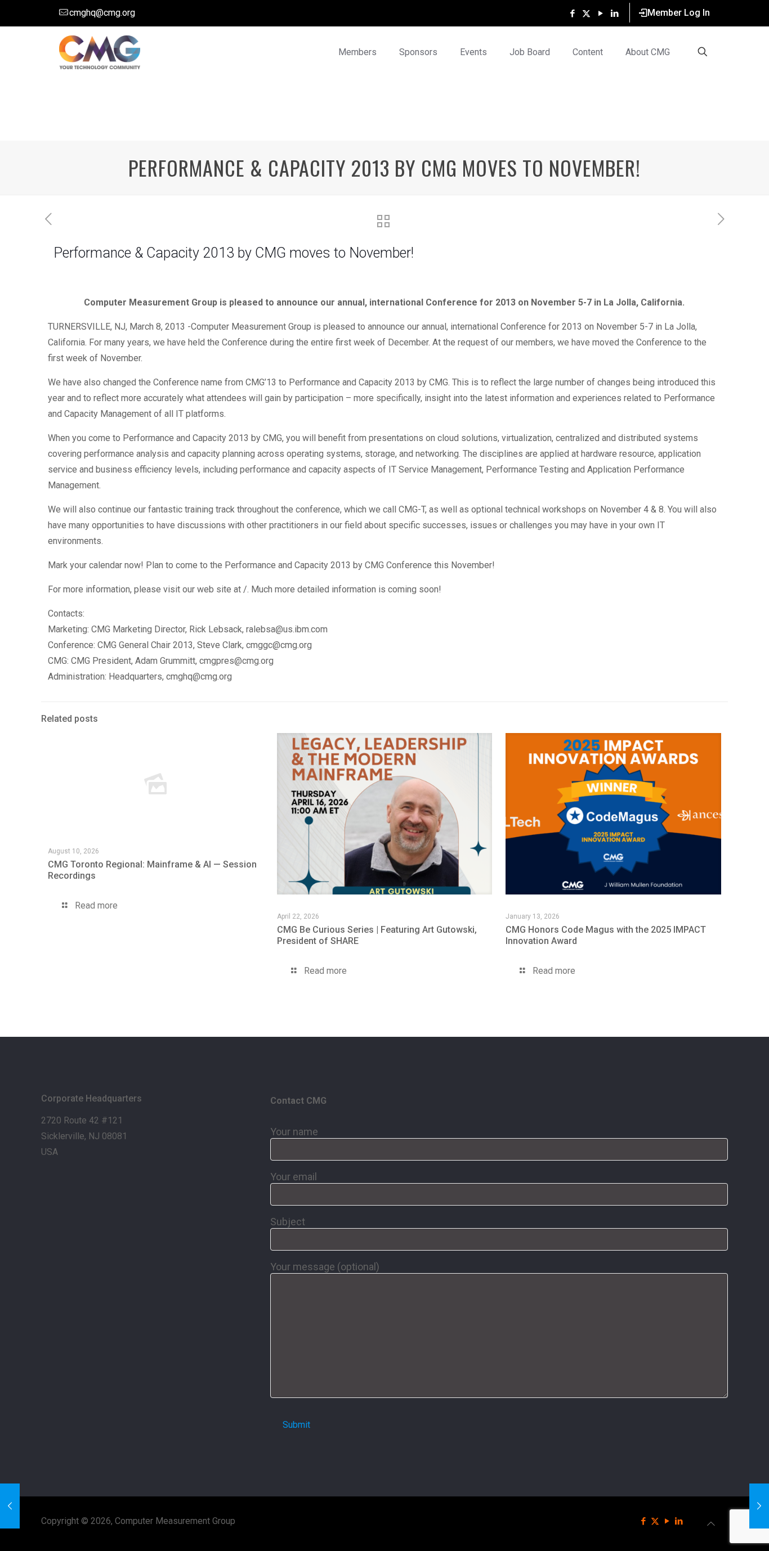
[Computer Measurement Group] (100, 51)
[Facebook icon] (572, 13)
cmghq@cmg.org (102, 12)
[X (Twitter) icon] (586, 13)
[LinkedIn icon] (614, 13)
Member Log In (678, 12)
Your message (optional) (324, 1267)
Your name (294, 1132)
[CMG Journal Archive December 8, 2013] (759, 1505)
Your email (293, 1177)
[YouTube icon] (600, 13)
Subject (287, 1222)
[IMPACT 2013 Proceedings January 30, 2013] (10, 1505)
